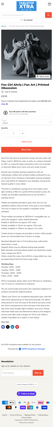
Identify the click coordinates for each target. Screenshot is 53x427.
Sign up (38, 372)
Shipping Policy (29, 415)
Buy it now (26, 149)
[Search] (48, 15)
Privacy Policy (27, 418)
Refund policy (43, 415)
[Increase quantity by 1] (23, 133)
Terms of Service (16, 415)
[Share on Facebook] (3, 327)
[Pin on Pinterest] (17, 327)
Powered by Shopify (26, 423)
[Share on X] (8, 327)
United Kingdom (25, 384)
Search (4, 415)
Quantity (4, 128)
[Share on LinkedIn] (12, 327)
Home (3, 26)
